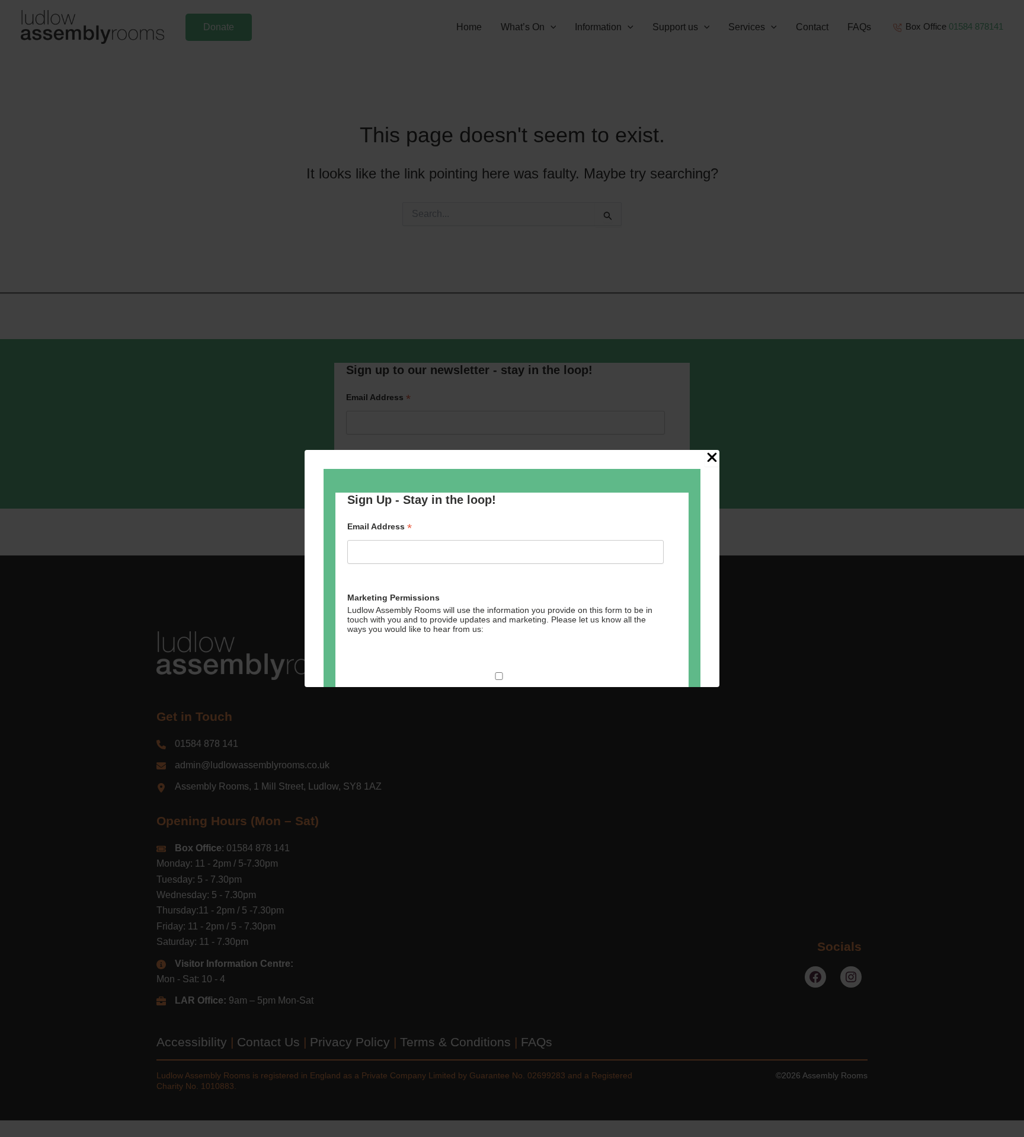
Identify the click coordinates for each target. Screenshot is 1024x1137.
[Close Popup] (712, 458)
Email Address (379, 526)
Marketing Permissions (393, 597)
